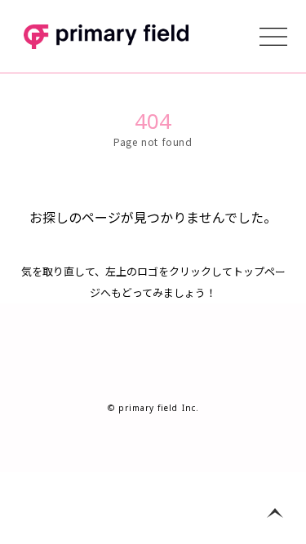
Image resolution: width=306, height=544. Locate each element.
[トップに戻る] (275, 513)
